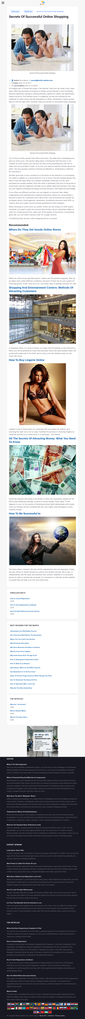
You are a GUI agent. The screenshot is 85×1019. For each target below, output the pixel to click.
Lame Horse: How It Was (15, 850)
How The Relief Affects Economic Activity (24, 611)
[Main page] (42, 3)
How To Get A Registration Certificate (23, 605)
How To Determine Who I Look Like (22, 684)
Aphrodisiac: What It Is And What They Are (25, 667)
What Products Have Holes (19, 643)
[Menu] (3, 3)
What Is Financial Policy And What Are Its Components (26, 777)
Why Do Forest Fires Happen (20, 651)
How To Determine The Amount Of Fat (23, 680)
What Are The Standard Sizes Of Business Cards (24, 825)
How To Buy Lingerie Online (26, 360)
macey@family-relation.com (42, 80)
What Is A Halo (12, 991)
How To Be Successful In (24, 513)
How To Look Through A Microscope (20, 889)
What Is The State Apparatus (17, 764)
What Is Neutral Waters (18, 711)
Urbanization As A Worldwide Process (23, 631)
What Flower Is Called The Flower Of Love (21, 863)
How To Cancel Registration (20, 598)
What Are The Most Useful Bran (21, 688)
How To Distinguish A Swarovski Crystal (24, 659)
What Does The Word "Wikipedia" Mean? (21, 796)
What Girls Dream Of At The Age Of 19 (23, 655)
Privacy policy (60, 1015)
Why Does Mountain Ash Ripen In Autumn (25, 647)
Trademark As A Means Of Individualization (22, 812)
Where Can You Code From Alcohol (22, 639)
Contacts (51, 1015)
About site (42, 1015)
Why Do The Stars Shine (18, 717)
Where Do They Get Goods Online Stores (35, 229)
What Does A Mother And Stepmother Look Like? (24, 876)
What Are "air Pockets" (18, 704)
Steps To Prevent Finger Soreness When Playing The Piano (31, 676)
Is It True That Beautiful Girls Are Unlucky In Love (24, 903)
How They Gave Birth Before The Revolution (25, 635)
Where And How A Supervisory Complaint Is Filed (24, 928)
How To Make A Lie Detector (20, 663)
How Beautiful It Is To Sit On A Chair (22, 672)
